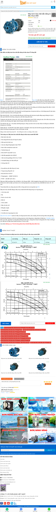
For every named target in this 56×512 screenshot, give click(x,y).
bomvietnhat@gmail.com (10, 482)
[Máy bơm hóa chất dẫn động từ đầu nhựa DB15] (41, 371)
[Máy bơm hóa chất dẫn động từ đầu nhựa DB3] (14, 371)
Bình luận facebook (19, 378)
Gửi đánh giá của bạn (7, 378)
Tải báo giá (53, 20)
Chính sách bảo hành (5, 468)
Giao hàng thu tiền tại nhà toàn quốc (40, 38)
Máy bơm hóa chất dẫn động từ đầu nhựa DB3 (11, 372)
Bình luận (36, 17)
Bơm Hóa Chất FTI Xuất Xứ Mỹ (12, 11)
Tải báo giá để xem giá (36, 35)
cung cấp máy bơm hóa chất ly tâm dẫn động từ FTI (34, 329)
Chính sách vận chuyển (5, 463)
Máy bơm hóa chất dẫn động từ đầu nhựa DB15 (39, 372)
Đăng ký (50, 450)
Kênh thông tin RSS (4, 472)
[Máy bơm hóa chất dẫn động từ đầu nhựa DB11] (14, 356)
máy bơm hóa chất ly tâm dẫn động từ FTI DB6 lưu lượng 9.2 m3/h (15, 340)
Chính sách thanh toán (5, 461)
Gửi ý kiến (48, 383)
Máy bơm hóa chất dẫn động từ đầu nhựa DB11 (11, 358)
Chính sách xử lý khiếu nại (6, 470)
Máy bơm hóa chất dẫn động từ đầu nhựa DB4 (39, 358)
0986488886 (10, 477)
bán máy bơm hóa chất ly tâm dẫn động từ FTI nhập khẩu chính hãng (19, 327)
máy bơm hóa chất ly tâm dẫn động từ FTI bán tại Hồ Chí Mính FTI (15, 334)
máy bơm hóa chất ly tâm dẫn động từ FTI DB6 (40, 342)
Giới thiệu (2, 459)
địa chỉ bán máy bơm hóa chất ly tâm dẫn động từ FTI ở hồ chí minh (15, 338)
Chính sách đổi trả (4, 465)
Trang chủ (3, 11)
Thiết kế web (28, 506)
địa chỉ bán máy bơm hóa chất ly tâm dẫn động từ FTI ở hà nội (14, 336)
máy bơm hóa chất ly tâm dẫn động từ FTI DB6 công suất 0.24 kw (15, 342)
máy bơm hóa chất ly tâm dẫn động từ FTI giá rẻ (11, 329)
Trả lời (2, 392)
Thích (7, 392)
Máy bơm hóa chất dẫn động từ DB (26, 11)
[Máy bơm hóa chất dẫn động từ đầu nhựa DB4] (42, 356)
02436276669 (12, 479)
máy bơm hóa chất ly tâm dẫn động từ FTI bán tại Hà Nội (13, 331)
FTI (39, 22)
